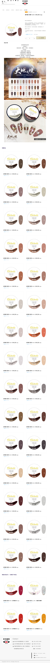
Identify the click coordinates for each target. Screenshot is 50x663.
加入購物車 (41, 37)
